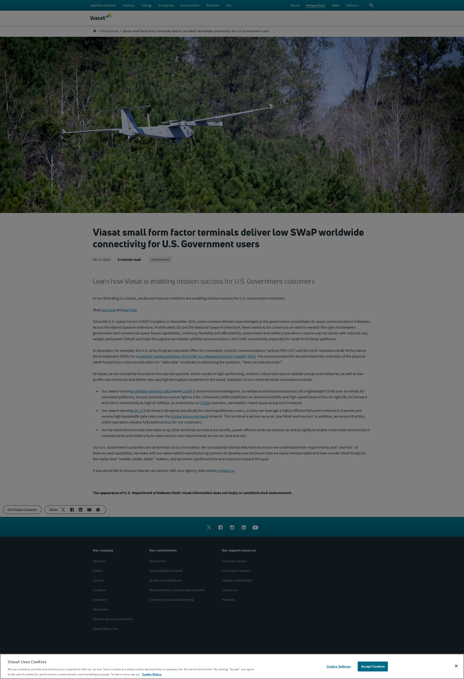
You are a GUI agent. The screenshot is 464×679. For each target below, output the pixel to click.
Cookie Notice (152, 674)
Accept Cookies (373, 666)
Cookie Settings (338, 666)
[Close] (456, 666)
